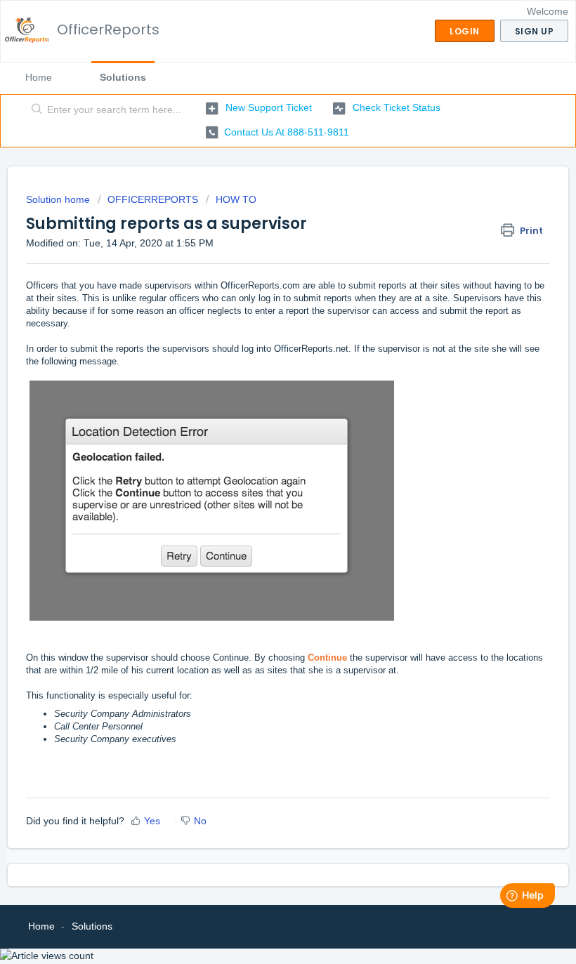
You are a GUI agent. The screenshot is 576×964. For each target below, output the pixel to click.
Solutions (123, 77)
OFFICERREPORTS (152, 199)
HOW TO (236, 199)
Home (38, 77)
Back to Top (512, 937)
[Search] (34, 110)
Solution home (59, 199)
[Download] (262, 477)
